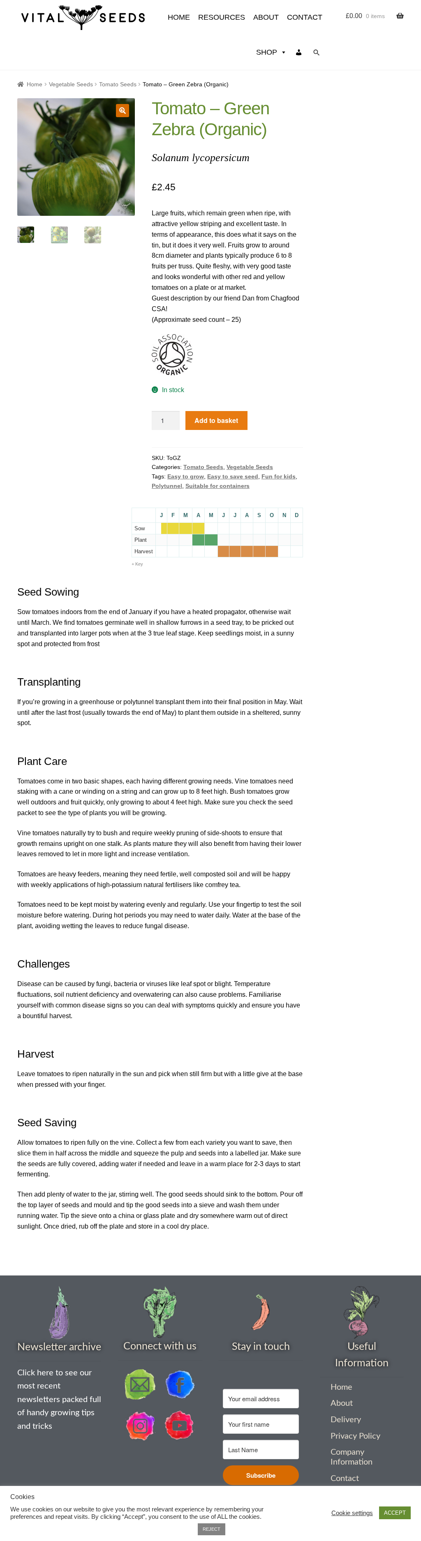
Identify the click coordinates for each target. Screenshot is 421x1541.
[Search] (316, 52)
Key (139, 563)
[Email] (140, 1384)
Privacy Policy (355, 1436)
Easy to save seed (232, 476)
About (266, 17)
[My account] (299, 52)
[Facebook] (179, 1384)
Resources (221, 17)
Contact (304, 17)
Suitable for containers (217, 486)
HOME (179, 17)
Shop (266, 52)
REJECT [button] (211, 1529)
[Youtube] (179, 1425)
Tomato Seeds (117, 84)
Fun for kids (278, 476)
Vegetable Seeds (71, 84)
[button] (122, 110)
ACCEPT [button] (395, 1513)
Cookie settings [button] (352, 1513)
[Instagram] (140, 1425)
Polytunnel (167, 486)
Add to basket (216, 420)
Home (34, 84)
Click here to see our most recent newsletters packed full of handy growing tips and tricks (59, 1399)
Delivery (346, 1420)
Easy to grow (185, 476)
